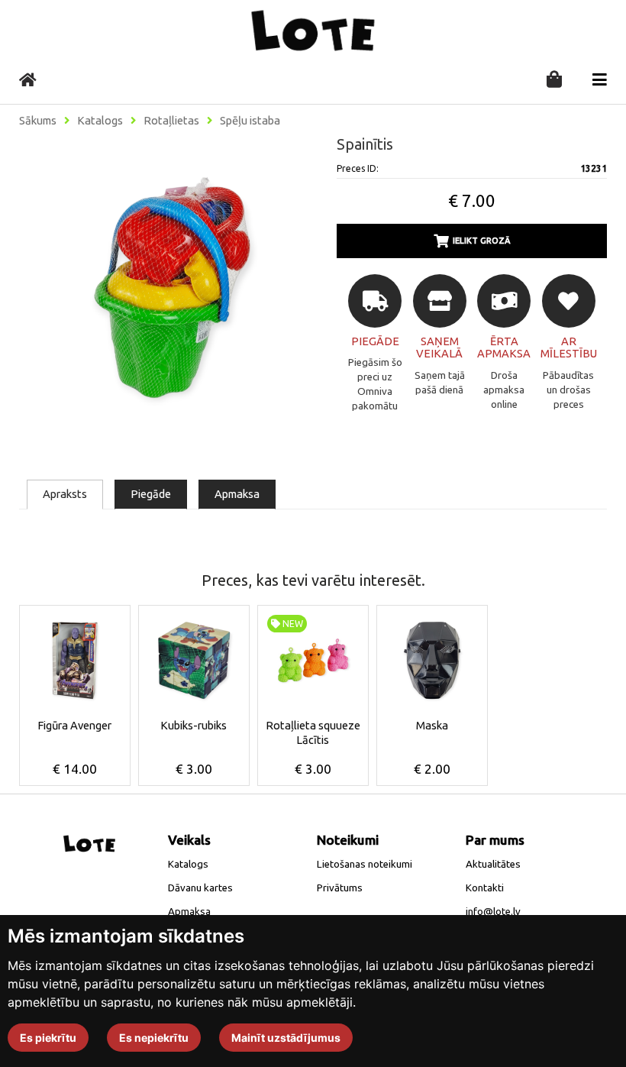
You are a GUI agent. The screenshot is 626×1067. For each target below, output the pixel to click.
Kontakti (485, 888)
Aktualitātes (493, 864)
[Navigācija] (599, 80)
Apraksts (65, 493)
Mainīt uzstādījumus (285, 1037)
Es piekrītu (48, 1037)
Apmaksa (237, 493)
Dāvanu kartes (200, 888)
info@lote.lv (493, 911)
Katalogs (100, 121)
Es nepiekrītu (154, 1037)
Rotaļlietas (171, 121)
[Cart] (554, 80)
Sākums (37, 121)
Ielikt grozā (482, 240)
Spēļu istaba (250, 121)
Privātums (340, 888)
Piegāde (151, 493)
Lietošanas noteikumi (364, 864)
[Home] (28, 80)
